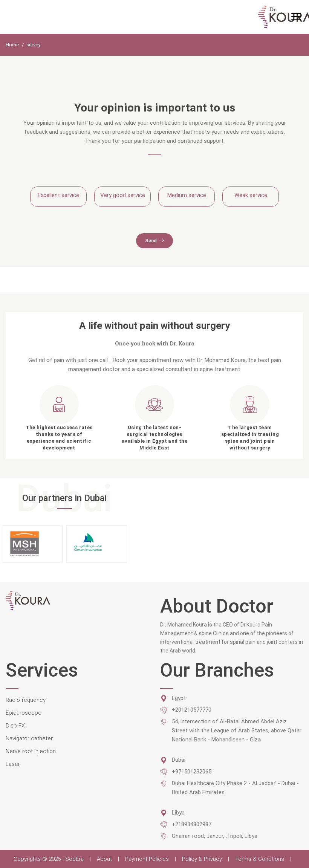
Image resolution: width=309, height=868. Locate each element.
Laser (13, 764)
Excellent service (58, 195)
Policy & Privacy (202, 859)
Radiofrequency (26, 700)
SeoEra (75, 859)
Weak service (250, 195)
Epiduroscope (23, 712)
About (104, 859)
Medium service (186, 195)
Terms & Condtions (259, 859)
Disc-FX (15, 725)
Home (13, 44)
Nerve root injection (31, 751)
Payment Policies (147, 859)
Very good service (122, 195)
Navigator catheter (29, 738)
